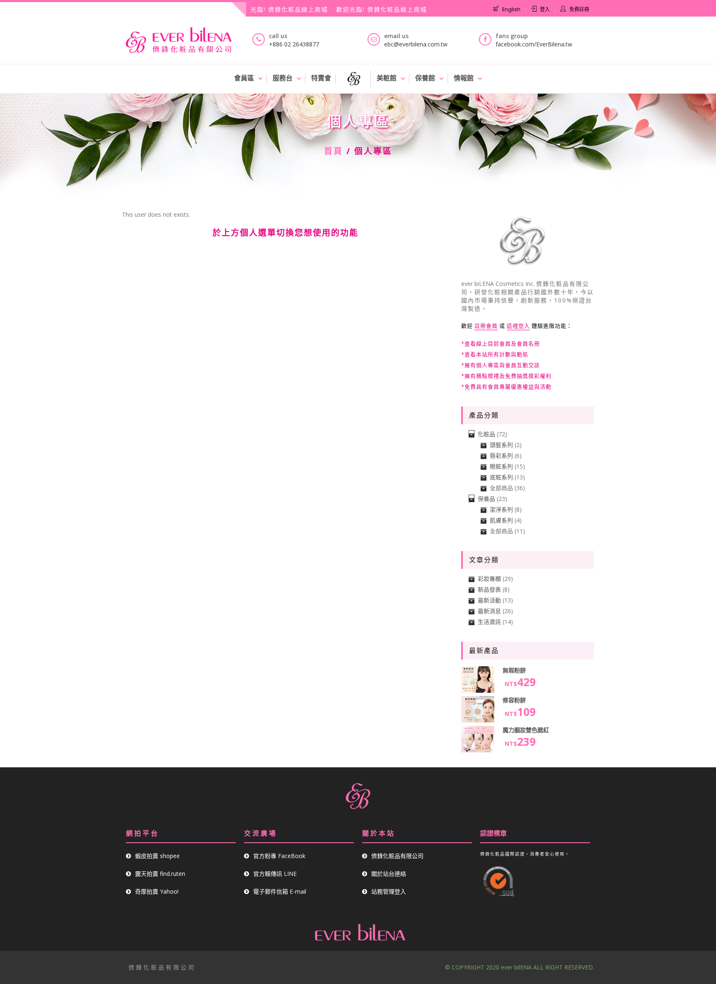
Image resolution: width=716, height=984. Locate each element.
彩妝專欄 (489, 579)
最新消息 (489, 611)
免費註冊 (579, 9)
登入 (545, 9)
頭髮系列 (501, 445)
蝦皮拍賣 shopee (157, 856)
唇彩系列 (501, 455)
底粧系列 (501, 477)
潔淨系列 (501, 509)
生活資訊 (489, 622)
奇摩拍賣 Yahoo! (157, 891)
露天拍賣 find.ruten (160, 874)
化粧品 (486, 434)
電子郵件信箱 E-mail (279, 891)
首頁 (333, 151)
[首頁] (354, 78)
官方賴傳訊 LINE (275, 874)
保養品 (486, 499)
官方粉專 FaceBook (279, 856)
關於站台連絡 (388, 874)
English (511, 9)
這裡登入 (518, 325)
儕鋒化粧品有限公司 (397, 856)
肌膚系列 (501, 520)
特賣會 (321, 78)
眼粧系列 (501, 466)
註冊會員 (486, 325)
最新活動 (489, 600)
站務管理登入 (388, 891)
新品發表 (489, 589)
